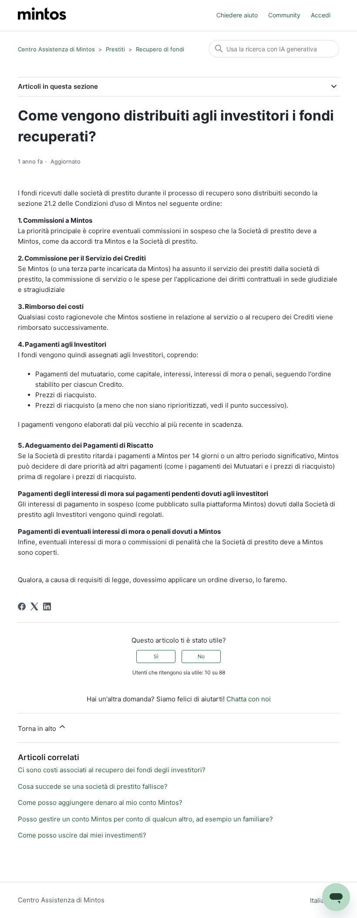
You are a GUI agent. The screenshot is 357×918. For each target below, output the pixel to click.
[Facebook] (22, 606)
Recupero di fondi (160, 49)
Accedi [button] (320, 15)
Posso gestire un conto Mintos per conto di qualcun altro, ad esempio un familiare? (145, 819)
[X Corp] (34, 606)
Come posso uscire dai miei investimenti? (82, 835)
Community (284, 15)
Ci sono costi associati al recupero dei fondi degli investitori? (111, 770)
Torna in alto (38, 728)
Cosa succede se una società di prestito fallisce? (93, 786)
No (201, 656)
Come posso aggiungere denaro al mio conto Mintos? (100, 802)
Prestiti (115, 49)
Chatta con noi (248, 699)
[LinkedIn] (47, 606)
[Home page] (42, 15)
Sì (156, 656)
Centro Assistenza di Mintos (56, 49)
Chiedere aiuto (237, 15)
